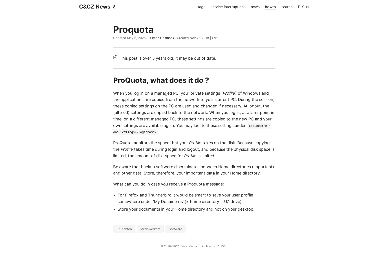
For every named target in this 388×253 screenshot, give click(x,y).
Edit (215, 38)
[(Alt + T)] (114, 6)
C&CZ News (94, 6)
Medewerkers (150, 229)
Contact (194, 246)
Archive (207, 246)
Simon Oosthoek (162, 38)
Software (175, 229)
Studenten (124, 229)
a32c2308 (220, 246)
